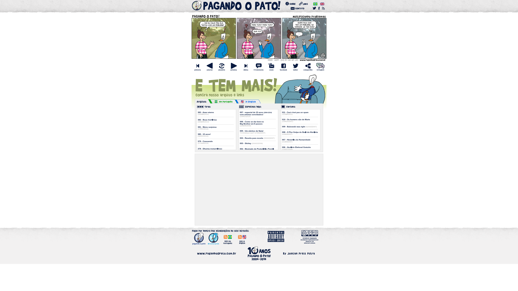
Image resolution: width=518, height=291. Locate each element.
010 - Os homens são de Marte (296, 120)
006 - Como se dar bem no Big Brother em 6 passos (252, 124)
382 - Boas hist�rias (207, 121)
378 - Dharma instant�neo (210, 150)
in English (320, 70)
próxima (234, 70)
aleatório (221, 70)
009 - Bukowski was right (299, 127)
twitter (295, 70)
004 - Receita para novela (257, 138)
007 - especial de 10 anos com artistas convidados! (256, 114)
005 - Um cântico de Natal (252, 132)
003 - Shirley (251, 143)
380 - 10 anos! (204, 135)
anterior (210, 70)
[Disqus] (259, 189)
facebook (283, 70)
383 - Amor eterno (206, 113)
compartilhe (308, 70)
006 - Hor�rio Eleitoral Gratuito (296, 148)
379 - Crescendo (205, 142)
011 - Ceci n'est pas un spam (295, 113)
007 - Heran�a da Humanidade (296, 141)
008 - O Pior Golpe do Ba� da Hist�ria (300, 133)
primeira (197, 70)
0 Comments (259, 70)
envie (271, 70)
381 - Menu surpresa (207, 128)
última (245, 70)
